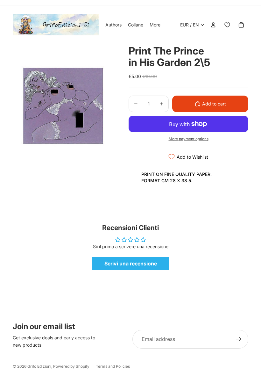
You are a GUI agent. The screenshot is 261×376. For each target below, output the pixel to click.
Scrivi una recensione (130, 263)
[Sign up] (238, 339)
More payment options (188, 139)
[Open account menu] (213, 25)
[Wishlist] (227, 25)
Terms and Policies (113, 366)
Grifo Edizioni (39, 366)
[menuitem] (155, 25)
